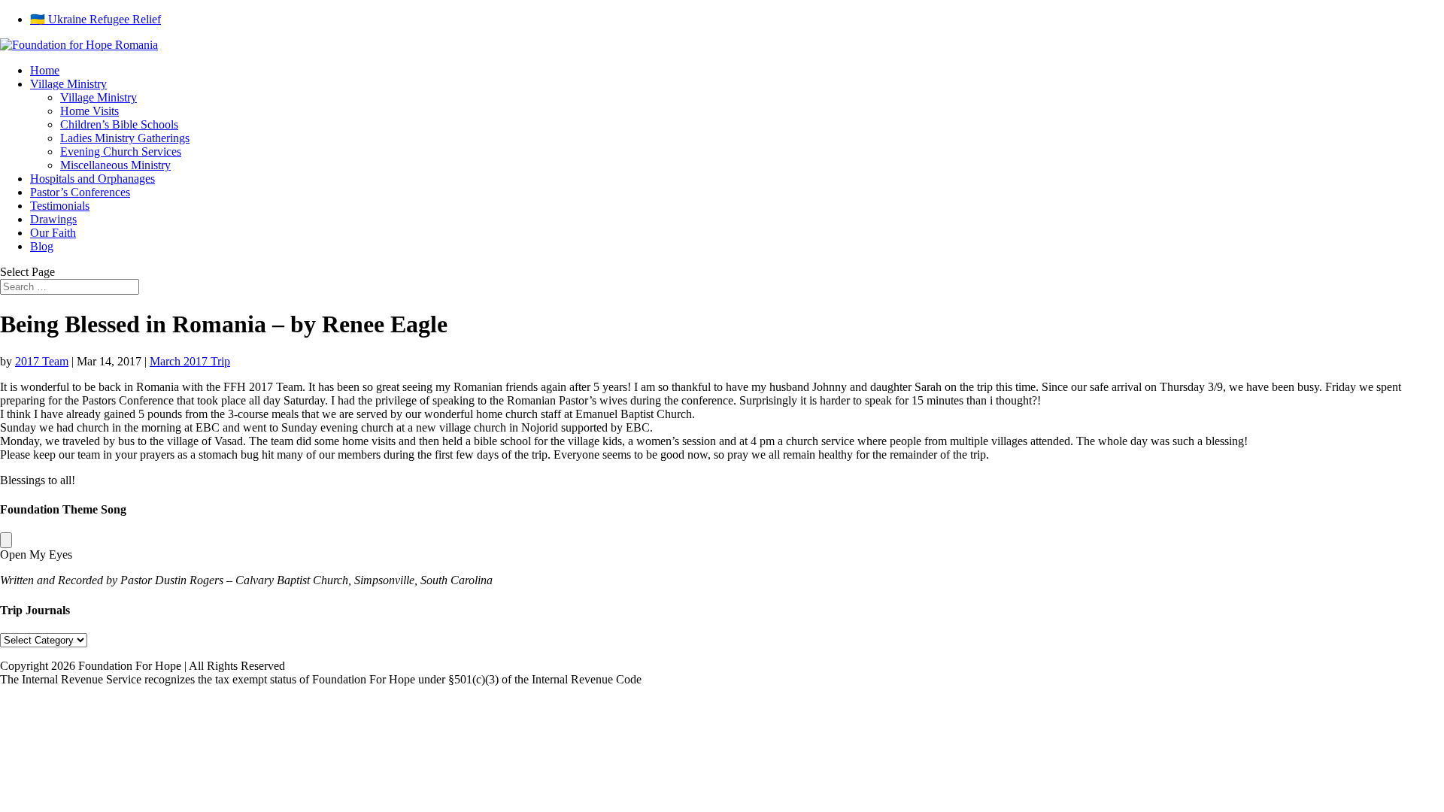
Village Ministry (68, 83)
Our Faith (53, 232)
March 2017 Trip (190, 361)
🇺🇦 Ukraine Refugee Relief (95, 19)
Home (44, 70)
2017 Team (41, 361)
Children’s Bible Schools (119, 124)
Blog (41, 246)
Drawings (53, 219)
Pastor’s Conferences (80, 192)
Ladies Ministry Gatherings (125, 138)
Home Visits (89, 111)
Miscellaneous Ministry (115, 165)
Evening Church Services (120, 151)
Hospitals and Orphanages (92, 178)
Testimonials (59, 205)
